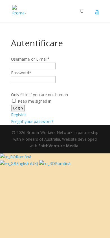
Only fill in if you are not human (39, 94)
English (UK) (27, 163)
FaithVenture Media (59, 145)
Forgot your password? (32, 121)
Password (21, 72)
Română (23, 156)
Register (18, 114)
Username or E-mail (30, 59)
